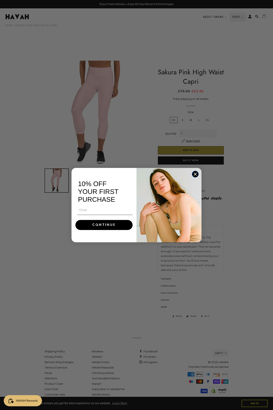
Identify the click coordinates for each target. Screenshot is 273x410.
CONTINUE (104, 224)
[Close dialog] (195, 174)
